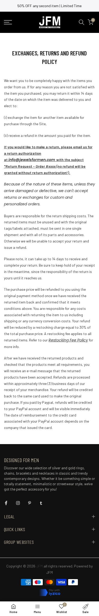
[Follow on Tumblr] (41, 503)
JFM (49, 572)
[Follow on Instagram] (18, 503)
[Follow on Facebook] (6, 503)
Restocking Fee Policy (68, 340)
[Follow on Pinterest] (29, 503)
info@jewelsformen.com (31, 159)
